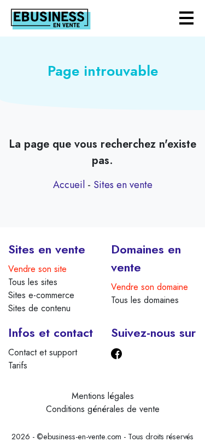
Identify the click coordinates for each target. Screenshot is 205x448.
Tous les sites (32, 282)
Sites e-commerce (41, 295)
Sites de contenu (39, 308)
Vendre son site (37, 269)
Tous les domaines (145, 300)
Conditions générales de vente (103, 409)
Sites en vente (123, 185)
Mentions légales (103, 396)
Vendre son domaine (149, 287)
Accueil (69, 185)
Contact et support (42, 352)
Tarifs (17, 365)
